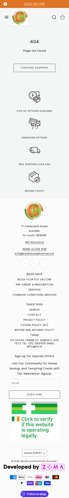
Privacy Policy (34, 320)
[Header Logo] (30, 17)
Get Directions (34, 242)
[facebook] (34, 263)
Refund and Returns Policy (34, 330)
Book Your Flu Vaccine (34, 279)
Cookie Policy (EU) (34, 325)
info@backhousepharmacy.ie (34, 253)
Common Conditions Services (35, 295)
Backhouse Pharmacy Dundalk (38, 461)
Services (34, 289)
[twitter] (25, 263)
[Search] (54, 17)
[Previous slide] (5, 4)
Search (34, 309)
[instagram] (44, 263)
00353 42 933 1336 (34, 249)
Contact (34, 315)
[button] (6, 17)
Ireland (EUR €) (33, 453)
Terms (34, 335)
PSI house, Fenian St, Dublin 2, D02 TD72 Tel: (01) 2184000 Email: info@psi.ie (34, 343)
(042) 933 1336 (34, 4)
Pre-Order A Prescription (34, 284)
